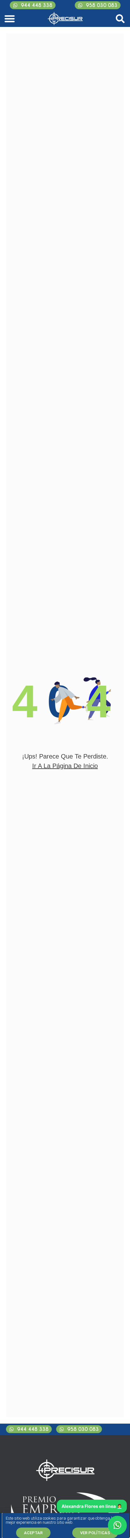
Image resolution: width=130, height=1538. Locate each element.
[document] (65, 769)
